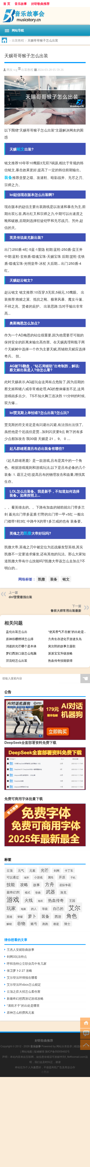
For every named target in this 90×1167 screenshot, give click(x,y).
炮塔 (40, 900)
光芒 (44, 870)
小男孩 (45, 1072)
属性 (51, 877)
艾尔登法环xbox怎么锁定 (24, 984)
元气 (21, 870)
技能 (11, 884)
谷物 (21, 923)
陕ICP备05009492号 (57, 1051)
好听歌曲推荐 (40, 3)
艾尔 (74, 907)
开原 (62, 877)
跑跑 (45, 924)
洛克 (63, 892)
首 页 (6, 3)
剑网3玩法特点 (17, 956)
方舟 (49, 884)
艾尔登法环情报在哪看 (22, 977)
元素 (32, 870)
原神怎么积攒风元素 (20, 1012)
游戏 (13, 899)
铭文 (20, 149)
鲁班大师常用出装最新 (66, 610)
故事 (36, 884)
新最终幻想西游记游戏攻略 (25, 998)
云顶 (10, 870)
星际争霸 (65, 885)
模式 (27, 892)
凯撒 (27, 533)
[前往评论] (85, 1033)
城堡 (26, 877)
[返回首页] (85, 1022)
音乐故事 (21, 3)
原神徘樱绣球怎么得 (19, 639)
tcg (15, 69)
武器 (50, 891)
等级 (45, 909)
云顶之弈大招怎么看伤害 (23, 991)
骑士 (67, 923)
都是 (56, 924)
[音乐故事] (45, 16)
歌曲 (38, 892)
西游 (58, 916)
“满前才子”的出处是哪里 (23, 1005)
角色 (71, 915)
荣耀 (20, 916)
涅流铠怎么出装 (16, 660)
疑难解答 (39, 1051)
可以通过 (13, 877)
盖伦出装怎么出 (16, 631)
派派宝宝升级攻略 (60, 653)
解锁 (9, 924)
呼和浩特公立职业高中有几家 (27, 963)
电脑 (23, 909)
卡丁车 (69, 870)
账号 (34, 923)
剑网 (56, 870)
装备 (8, 177)
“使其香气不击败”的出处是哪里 (68, 631)
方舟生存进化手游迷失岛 (65, 639)
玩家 (11, 908)
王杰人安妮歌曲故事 (20, 949)
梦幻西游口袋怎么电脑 (21, 653)
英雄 (9, 917)
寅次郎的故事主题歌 (62, 646)
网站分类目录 (64, 1046)
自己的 (58, 908)
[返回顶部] (85, 1044)
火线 (28, 900)
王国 (72, 900)
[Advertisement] (45, 1122)
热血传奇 (56, 900)
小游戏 (38, 877)
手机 (73, 877)
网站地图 (27, 1051)
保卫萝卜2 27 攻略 (19, 970)
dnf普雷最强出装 (20, 597)
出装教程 (18, 40)
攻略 (24, 884)
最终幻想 (13, 892)
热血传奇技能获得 (60, 660)
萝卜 (32, 916)
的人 (34, 909)
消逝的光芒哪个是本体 (21, 646)
